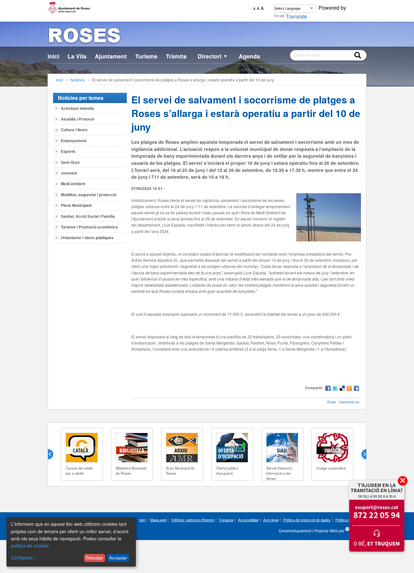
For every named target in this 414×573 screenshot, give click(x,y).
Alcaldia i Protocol (77, 119)
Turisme (146, 56)
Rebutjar (94, 557)
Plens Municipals (76, 205)
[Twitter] (335, 389)
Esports (68, 151)
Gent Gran (70, 162)
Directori (213, 56)
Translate (296, 16)
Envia (331, 401)
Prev (53, 454)
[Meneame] (349, 389)
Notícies (78, 79)
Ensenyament (73, 140)
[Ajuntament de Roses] (207, 37)
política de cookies (30, 545)
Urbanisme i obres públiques (87, 237)
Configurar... (23, 557)
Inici (53, 56)
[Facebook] (328, 389)
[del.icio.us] (342, 389)
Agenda (249, 56)
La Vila (77, 56)
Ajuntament (111, 56)
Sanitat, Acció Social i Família (88, 216)
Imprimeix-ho (349, 401)
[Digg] (356, 389)
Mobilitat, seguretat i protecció (88, 194)
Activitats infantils (77, 108)
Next (361, 454)
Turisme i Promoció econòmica (89, 227)
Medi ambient (73, 183)
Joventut (69, 173)
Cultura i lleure (74, 130)
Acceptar (118, 557)
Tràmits (176, 56)
